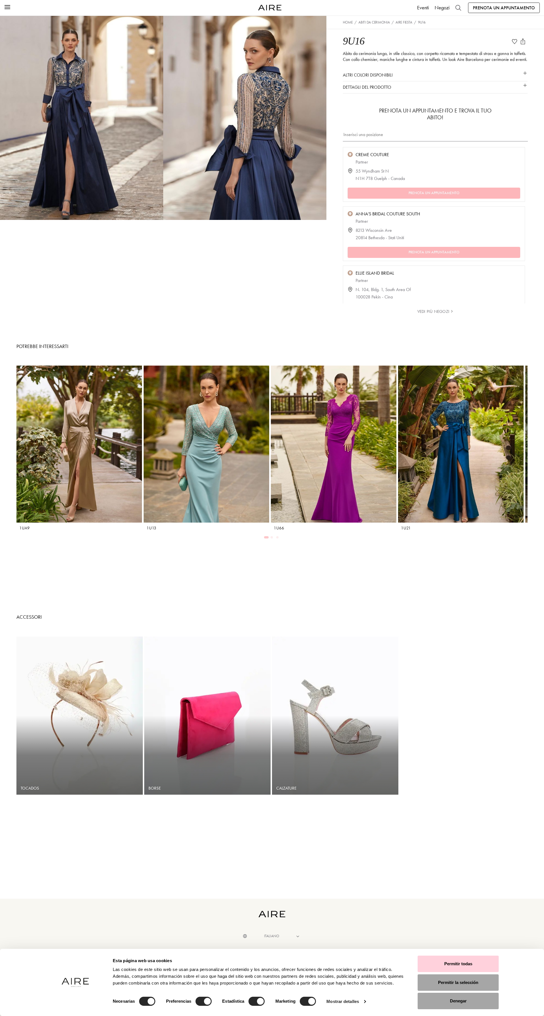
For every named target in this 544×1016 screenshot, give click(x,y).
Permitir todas (458, 963)
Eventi (423, 8)
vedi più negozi (433, 311)
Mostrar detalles (342, 1001)
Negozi (442, 8)
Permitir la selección (458, 982)
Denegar (458, 1000)
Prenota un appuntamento (504, 7)
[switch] (204, 1001)
